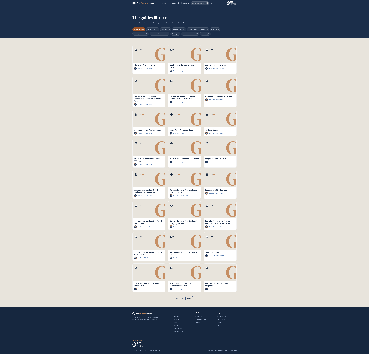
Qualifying (205, 34)
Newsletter (185, 3)
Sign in (213, 3)
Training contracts (140, 34)
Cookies (220, 322)
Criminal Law (152, 29)
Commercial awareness (159, 34)
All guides (139, 29)
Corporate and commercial (198, 29)
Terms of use (221, 319)
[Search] (207, 3)
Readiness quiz (174, 3)
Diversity (215, 29)
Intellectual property (190, 34)
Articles (197, 322)
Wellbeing (165, 29)
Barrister (176, 319)
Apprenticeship (178, 331)
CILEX (175, 322)
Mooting (175, 34)
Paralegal (176, 325)
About (219, 325)
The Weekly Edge (200, 319)
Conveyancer (178, 328)
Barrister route (178, 29)
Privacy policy (221, 316)
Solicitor (176, 316)
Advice (164, 3)
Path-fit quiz (199, 316)
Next (189, 298)
